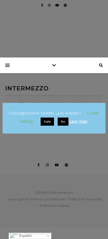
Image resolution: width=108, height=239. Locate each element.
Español (24, 236)
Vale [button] (47, 121)
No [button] (63, 121)
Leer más (78, 121)
